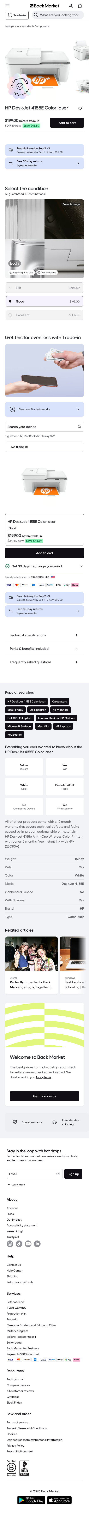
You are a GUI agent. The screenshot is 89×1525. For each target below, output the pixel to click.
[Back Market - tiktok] (19, 1243)
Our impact (14, 1219)
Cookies (12, 1434)
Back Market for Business (23, 1348)
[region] (44, 966)
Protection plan (16, 1313)
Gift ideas (13, 1397)
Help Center (15, 1270)
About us (12, 1208)
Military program (17, 1331)
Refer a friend (15, 1302)
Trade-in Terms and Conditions (27, 1428)
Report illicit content (20, 1451)
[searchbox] (61, 15)
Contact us (14, 1265)
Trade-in (12, 1319)
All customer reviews (20, 1391)
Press (10, 1214)
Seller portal (14, 1342)
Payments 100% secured (23, 1354)
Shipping (12, 1276)
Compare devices (18, 1385)
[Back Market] (44, 5)
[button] (20, 86)
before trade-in (29, 121)
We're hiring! (15, 1231)
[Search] (36, 15)
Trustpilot (13, 1237)
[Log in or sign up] (71, 6)
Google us (43, 1077)
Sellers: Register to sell (21, 1337)
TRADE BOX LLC (40, 577)
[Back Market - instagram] (10, 1243)
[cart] (80, 6)
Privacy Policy (15, 1445)
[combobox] (44, 427)
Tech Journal (15, 1379)
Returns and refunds (20, 1282)
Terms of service (17, 1422)
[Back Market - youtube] (28, 1243)
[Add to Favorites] (80, 108)
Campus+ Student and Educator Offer (31, 1325)
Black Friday (14, 1402)
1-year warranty (16, 1308)
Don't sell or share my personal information (34, 1440)
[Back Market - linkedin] (37, 1243)
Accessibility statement (22, 1225)
